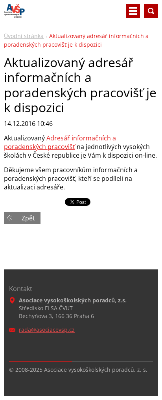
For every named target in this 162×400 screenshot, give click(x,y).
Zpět (28, 218)
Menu (133, 11)
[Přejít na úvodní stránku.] (14, 14)
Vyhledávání (151, 11)
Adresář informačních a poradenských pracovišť (60, 142)
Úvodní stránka (24, 36)
